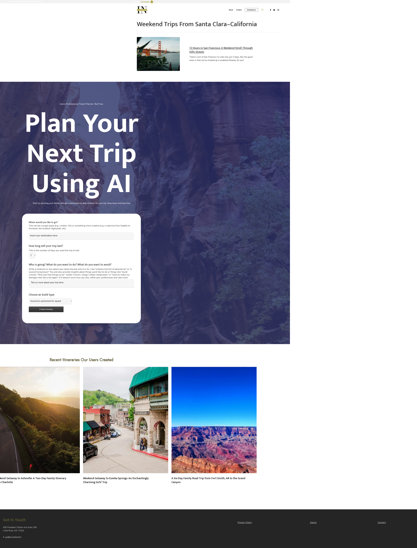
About (313, 522)
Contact (382, 522)
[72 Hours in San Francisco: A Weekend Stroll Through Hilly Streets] (158, 54)
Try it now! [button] (145, 2)
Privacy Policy (245, 522)
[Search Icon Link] (262, 10)
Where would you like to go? (43, 222)
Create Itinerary (46, 309)
